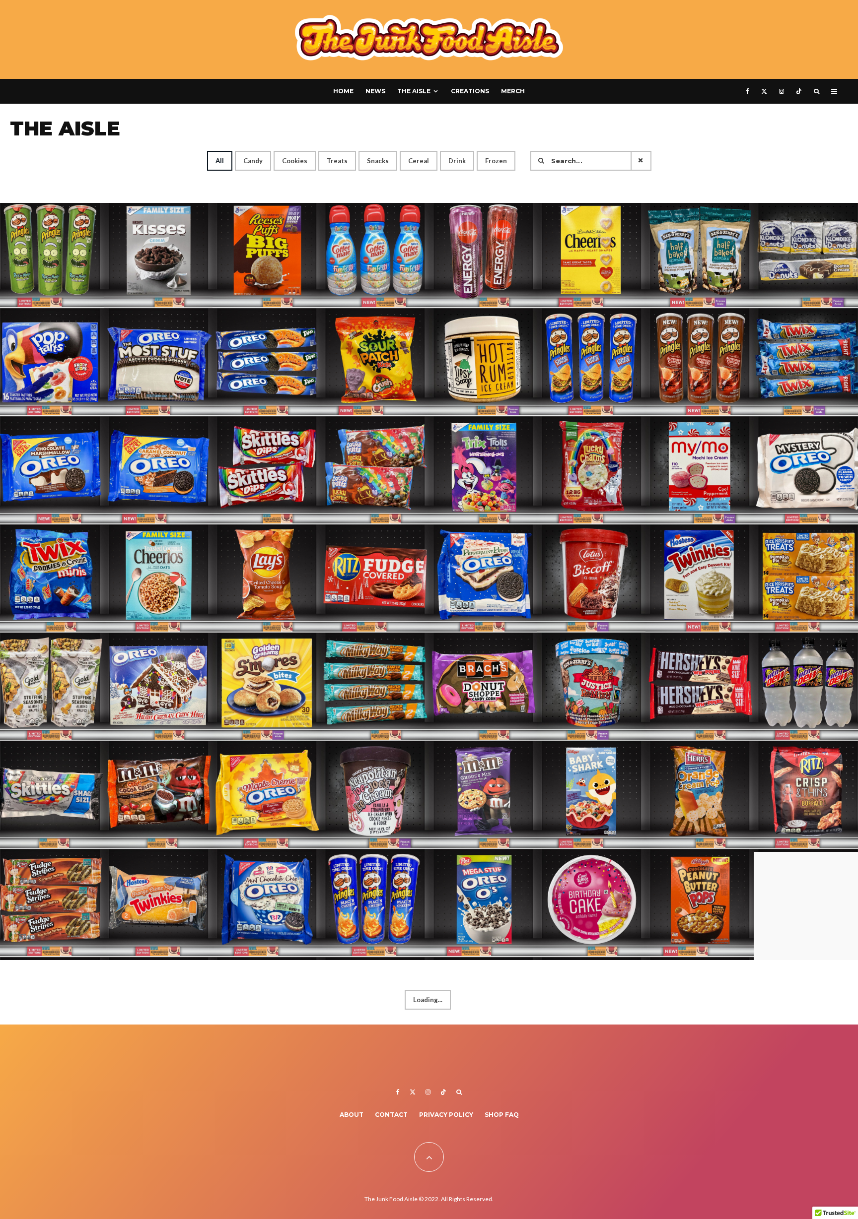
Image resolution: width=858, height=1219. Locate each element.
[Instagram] (781, 91)
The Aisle (413, 91)
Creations (470, 91)
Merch (513, 91)
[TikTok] (799, 91)
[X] (764, 91)
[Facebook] (747, 91)
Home (343, 91)
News (375, 91)
